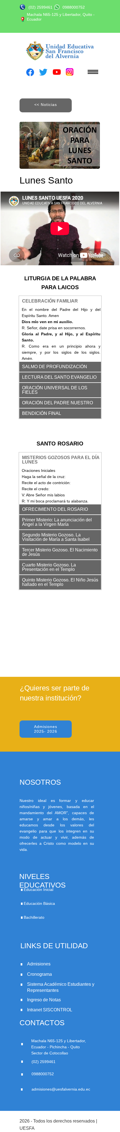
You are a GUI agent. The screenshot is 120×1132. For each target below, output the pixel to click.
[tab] (60, 301)
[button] (89, 71)
